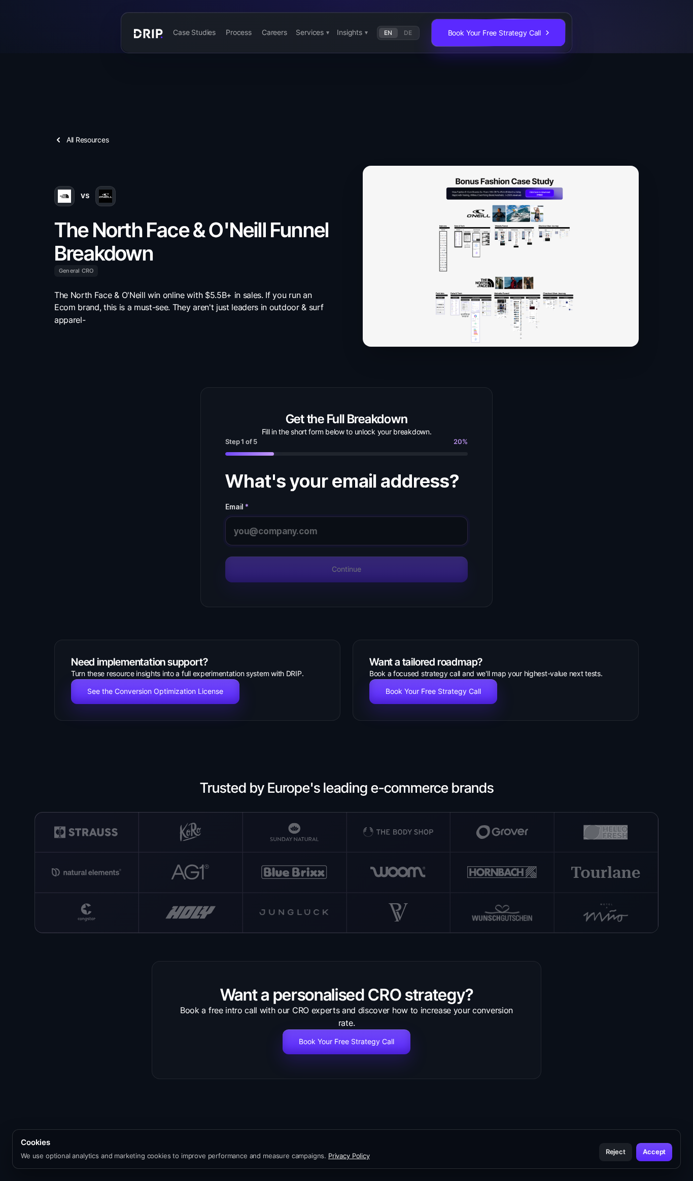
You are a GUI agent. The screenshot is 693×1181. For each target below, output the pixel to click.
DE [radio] (408, 32)
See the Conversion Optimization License (155, 691)
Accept (654, 1152)
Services (312, 32)
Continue (346, 569)
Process (239, 32)
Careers (274, 32)
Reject (616, 1152)
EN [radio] (388, 32)
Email (237, 507)
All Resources (87, 139)
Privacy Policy (349, 1156)
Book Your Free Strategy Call (433, 691)
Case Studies (194, 32)
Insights (352, 32)
